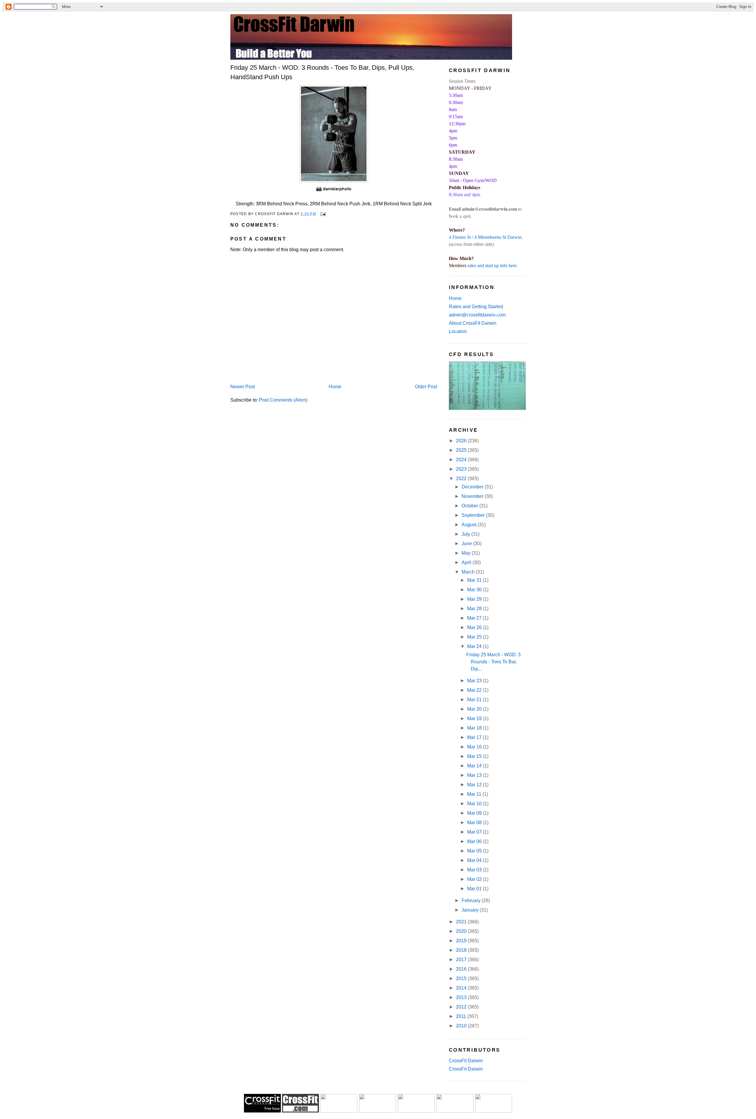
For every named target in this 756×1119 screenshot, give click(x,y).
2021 (462, 921)
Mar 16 (475, 746)
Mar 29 (475, 599)
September (474, 515)
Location (458, 331)
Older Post (426, 386)
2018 (462, 950)
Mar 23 (475, 680)
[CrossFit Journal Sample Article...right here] (262, 1110)
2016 (462, 969)
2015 (462, 978)
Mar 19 (475, 718)
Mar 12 (475, 784)
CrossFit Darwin (466, 1060)
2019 (462, 940)
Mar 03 (475, 869)
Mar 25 (475, 636)
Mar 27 (475, 618)
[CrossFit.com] (300, 1110)
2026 (462, 440)
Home (335, 386)
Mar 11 (475, 794)
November (473, 496)
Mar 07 (475, 831)
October (470, 505)
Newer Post (242, 386)
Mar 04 (475, 860)
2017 (462, 959)
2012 (462, 1006)
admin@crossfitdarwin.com (477, 314)
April (467, 562)
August (470, 524)
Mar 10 (475, 803)
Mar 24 (475, 646)
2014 (462, 987)
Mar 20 (475, 709)
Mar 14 (475, 765)
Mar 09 (475, 813)
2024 (462, 459)
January (471, 909)
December (473, 486)
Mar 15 (475, 756)
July (466, 534)
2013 (462, 997)
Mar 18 (475, 727)
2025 (462, 450)
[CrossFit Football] (339, 1110)
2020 (462, 931)
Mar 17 (475, 737)
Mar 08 (475, 822)
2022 (462, 478)
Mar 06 (475, 841)
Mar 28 (475, 608)
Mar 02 (475, 879)
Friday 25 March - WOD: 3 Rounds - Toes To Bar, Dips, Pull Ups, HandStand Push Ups (322, 72)
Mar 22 (475, 690)
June (467, 543)
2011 (461, 1016)
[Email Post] (322, 214)
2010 (462, 1025)
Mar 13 (475, 775)
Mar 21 (475, 699)
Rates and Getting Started (476, 306)
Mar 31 (475, 580)
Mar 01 (475, 888)
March (469, 571)
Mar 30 (475, 589)
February (472, 900)
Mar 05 (475, 850)
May (467, 553)
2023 (462, 469)
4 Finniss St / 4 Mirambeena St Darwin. (486, 237)
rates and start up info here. (492, 265)
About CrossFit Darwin (472, 323)
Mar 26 (475, 627)
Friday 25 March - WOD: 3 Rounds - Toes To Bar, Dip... (493, 661)
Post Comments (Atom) (283, 399)
